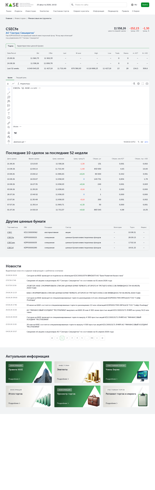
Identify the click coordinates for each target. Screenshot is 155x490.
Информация (98, 11)
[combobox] (134, 4)
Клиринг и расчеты (81, 11)
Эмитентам (44, 11)
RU (136, 5)
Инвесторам (30, 11)
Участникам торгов (61, 11)
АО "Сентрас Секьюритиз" (20, 33)
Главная (9, 18)
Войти (145, 5)
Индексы (18, 11)
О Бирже (135, 11)
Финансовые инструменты (39, 18)
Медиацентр (113, 11)
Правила (125, 11)
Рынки (8, 11)
